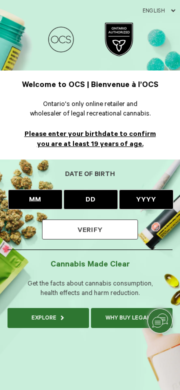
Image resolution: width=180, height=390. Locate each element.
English (153, 11)
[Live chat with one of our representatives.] (160, 321)
